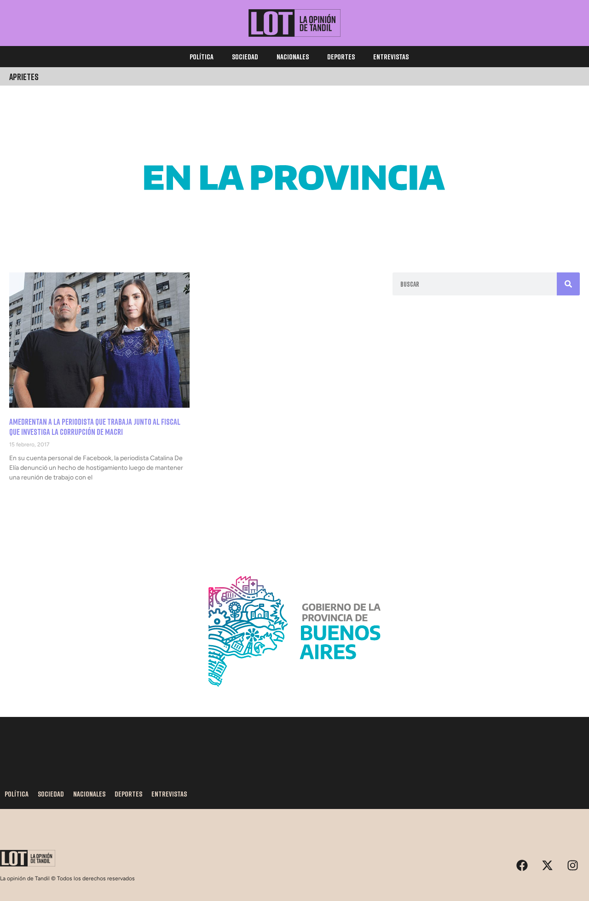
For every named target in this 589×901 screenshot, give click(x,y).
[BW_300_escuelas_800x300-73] (294, 243)
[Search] (568, 283)
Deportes (341, 56)
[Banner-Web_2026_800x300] (294, 697)
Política (202, 56)
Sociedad (245, 56)
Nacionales (293, 56)
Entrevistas (391, 56)
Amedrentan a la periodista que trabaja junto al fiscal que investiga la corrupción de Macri (94, 426)
